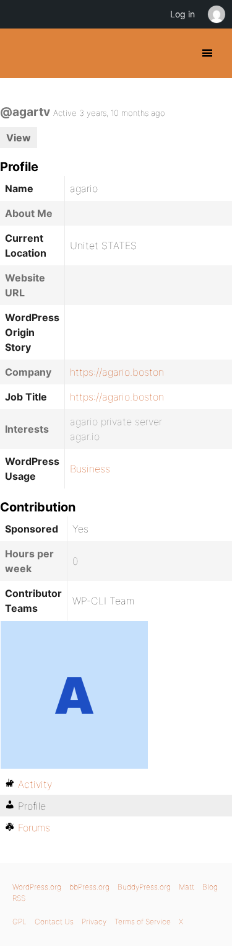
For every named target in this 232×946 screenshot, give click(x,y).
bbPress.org (89, 886)
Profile (32, 806)
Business (90, 468)
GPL (19, 921)
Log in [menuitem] (182, 14)
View (18, 137)
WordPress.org (36, 886)
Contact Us (54, 921)
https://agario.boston (117, 372)
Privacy (94, 921)
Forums (34, 827)
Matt (186, 886)
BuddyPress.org (20, 53)
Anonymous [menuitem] (216, 14)
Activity (35, 784)
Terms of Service (142, 921)
